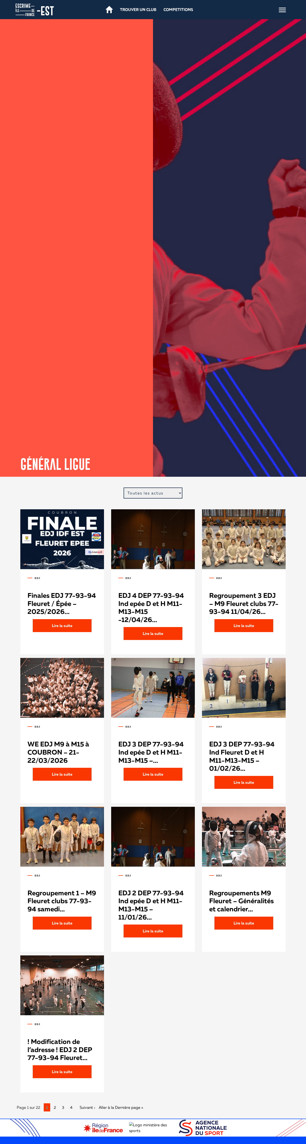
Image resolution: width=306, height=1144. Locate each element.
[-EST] (24, 9)
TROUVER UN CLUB (138, 9)
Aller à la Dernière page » (121, 1107)
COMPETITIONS (178, 9)
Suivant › (87, 1107)
